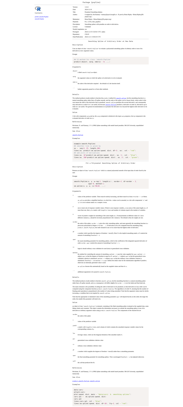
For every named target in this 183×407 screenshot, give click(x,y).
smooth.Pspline (39, 19)
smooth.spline (121, 98)
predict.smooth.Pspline (41, 17)
